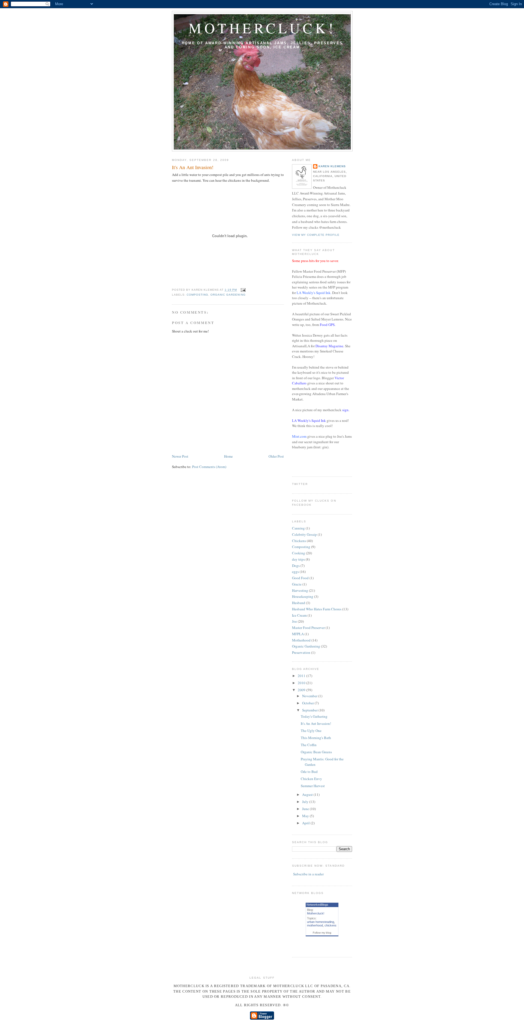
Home (228, 456)
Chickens (299, 540)
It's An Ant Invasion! (192, 167)
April (306, 822)
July (305, 801)
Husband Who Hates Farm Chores (316, 609)
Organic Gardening (227, 294)
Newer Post (180, 456)
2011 (302, 675)
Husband (298, 602)
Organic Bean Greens (316, 751)
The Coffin (309, 744)
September (310, 710)
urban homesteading (320, 921)
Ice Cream (299, 615)
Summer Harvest (313, 785)
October (308, 703)
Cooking (298, 553)
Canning (298, 528)
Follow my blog (322, 932)
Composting (197, 294)
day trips (298, 559)
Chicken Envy (311, 778)
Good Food (300, 577)
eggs (295, 571)
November (310, 695)
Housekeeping (302, 596)
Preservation (301, 652)
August (308, 794)
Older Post (276, 456)
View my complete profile (316, 234)
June (306, 808)
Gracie (297, 584)
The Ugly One (311, 730)
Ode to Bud (309, 771)
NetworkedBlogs (317, 904)
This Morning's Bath (316, 737)
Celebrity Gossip (304, 534)
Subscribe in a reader (308, 874)
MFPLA (298, 633)
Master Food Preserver (308, 627)
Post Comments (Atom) (209, 466)
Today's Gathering (314, 716)
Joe (294, 621)
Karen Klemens (332, 166)
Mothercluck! (262, 27)
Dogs (296, 565)
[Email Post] (242, 290)
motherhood (315, 925)
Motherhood (301, 640)
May (306, 815)
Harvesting (300, 590)
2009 (302, 689)
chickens (330, 925)
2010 (302, 682)
